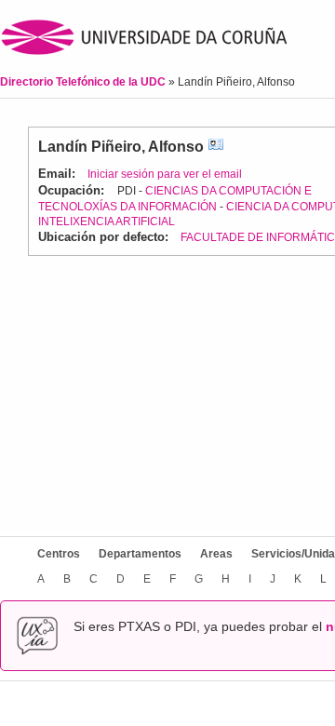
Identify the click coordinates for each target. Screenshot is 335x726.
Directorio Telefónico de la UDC (84, 81)
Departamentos (140, 553)
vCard (215, 146)
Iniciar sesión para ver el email (164, 174)
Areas (216, 553)
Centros (58, 553)
